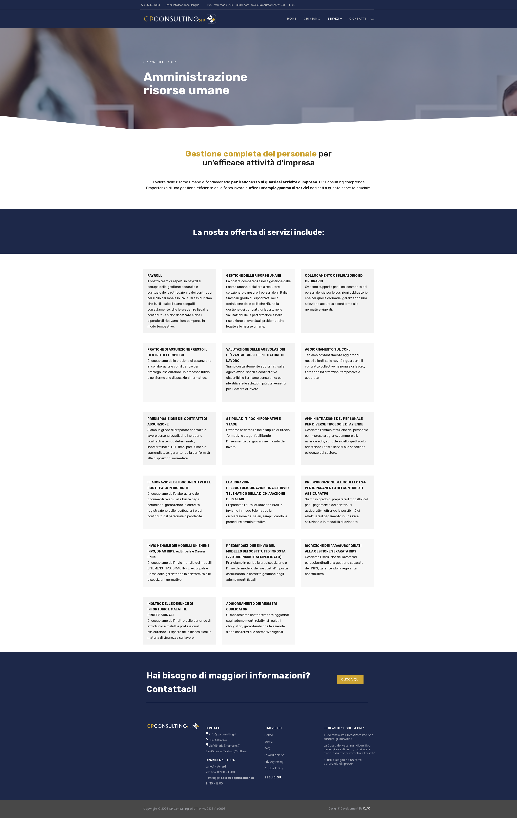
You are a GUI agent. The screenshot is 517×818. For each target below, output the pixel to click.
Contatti (357, 19)
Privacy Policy (274, 762)
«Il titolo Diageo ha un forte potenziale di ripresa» (343, 762)
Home (291, 19)
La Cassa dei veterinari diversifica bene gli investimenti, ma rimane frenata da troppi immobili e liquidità (349, 749)
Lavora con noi (275, 755)
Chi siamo (312, 19)
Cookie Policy (274, 768)
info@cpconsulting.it (186, 5)
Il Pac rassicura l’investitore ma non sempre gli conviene (348, 737)
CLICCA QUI (350, 679)
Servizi (333, 19)
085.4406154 (152, 5)
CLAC (366, 808)
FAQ (267, 748)
